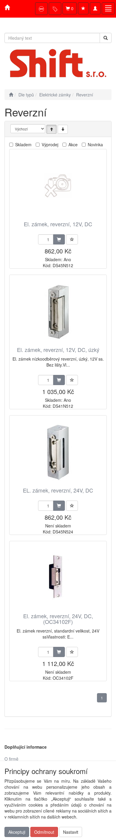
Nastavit (70, 832)
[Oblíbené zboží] (83, 8)
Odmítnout (44, 832)
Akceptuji (16, 832)
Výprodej (50, 144)
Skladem (23, 144)
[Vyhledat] (106, 38)
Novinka (95, 144)
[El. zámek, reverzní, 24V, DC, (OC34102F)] (58, 577)
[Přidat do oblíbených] (72, 239)
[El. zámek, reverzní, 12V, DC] (58, 185)
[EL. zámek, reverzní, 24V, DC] (58, 451)
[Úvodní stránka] (11, 95)
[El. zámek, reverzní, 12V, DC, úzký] (58, 311)
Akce (73, 144)
